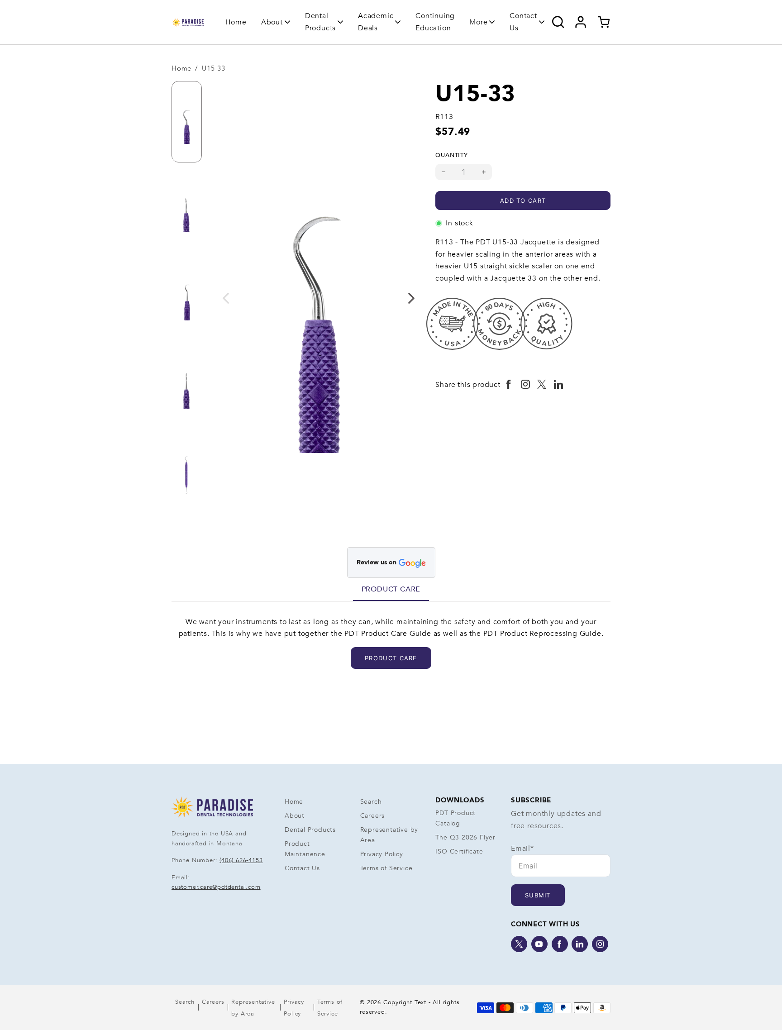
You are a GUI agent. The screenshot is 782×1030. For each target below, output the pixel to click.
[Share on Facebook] (509, 385)
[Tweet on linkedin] (558, 385)
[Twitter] (519, 944)
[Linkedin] (580, 944)
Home (236, 22)
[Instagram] (600, 944)
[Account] (581, 22)
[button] (276, 22)
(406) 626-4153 (240, 860)
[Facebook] (560, 944)
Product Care (391, 589)
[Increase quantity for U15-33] (484, 172)
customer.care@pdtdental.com (216, 887)
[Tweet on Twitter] (542, 385)
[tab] (391, 589)
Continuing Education (435, 22)
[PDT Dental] (188, 22)
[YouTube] (539, 944)
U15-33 (213, 68)
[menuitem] (236, 22)
